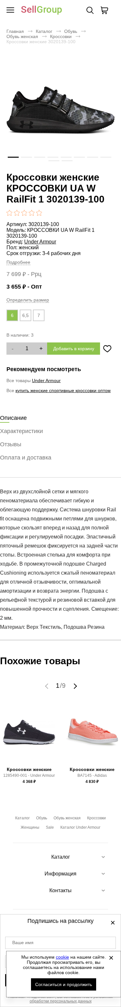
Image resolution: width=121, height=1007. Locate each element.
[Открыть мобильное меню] (10, 10)
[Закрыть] (111, 957)
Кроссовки (61, 36)
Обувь (70, 31)
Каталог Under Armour (80, 827)
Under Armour (40, 241)
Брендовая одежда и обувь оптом (42, 10)
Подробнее (18, 262)
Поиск (90, 10)
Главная (15, 31)
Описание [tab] (13, 418)
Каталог (44, 31)
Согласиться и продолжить (63, 984)
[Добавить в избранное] (107, 348)
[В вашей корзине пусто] (104, 10)
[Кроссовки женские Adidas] (92, 735)
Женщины (30, 827)
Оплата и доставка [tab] (25, 457)
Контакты (60, 890)
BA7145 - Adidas (92, 775)
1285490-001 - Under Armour (29, 775)
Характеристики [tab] (21, 431)
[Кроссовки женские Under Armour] (29, 735)
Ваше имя (23, 942)
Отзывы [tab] (10, 444)
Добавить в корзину (73, 348)
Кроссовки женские (29, 769)
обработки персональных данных (61, 1001)
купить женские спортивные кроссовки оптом (63, 390)
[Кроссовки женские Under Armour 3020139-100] (60, 110)
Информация (60, 873)
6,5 (25, 315)
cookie (62, 957)
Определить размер (27, 299)
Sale (50, 827)
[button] (47, 686)
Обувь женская (22, 36)
